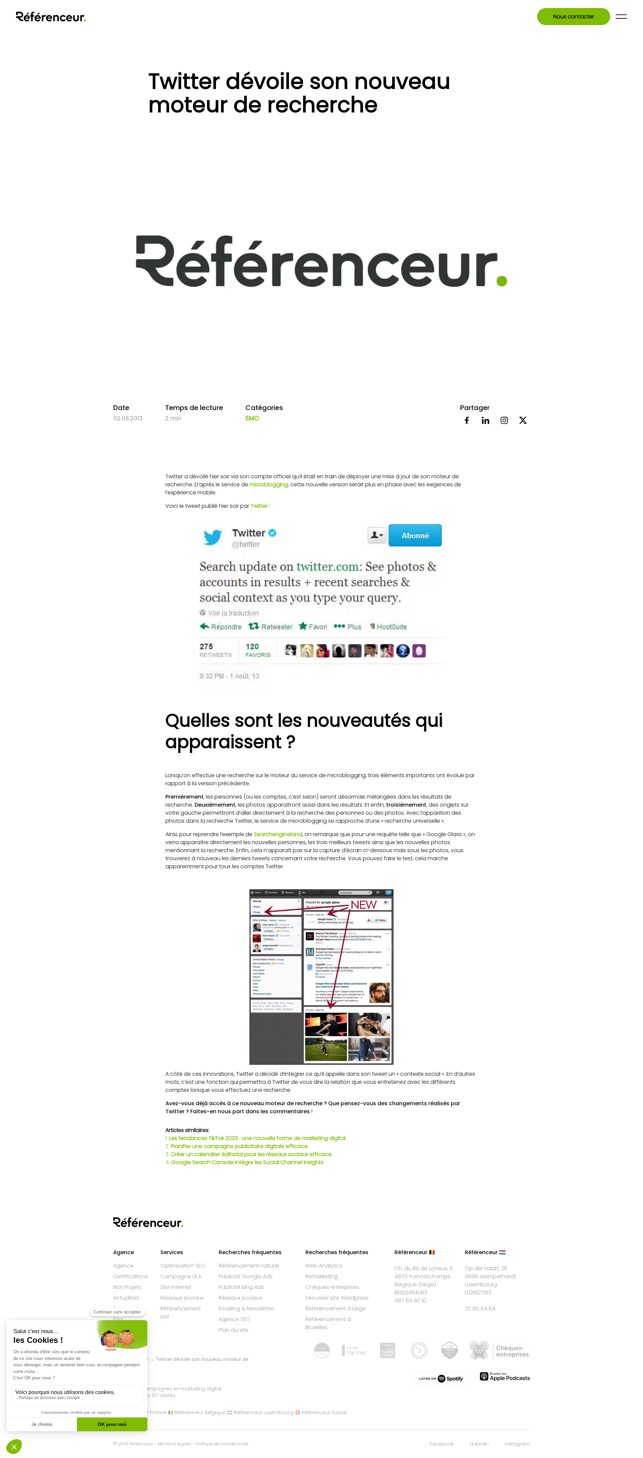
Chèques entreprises (332, 1287)
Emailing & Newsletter (246, 1308)
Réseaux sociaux (182, 1298)
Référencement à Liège (335, 1308)
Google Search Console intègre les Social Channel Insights (247, 1162)
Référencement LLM (180, 1312)
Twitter (260, 506)
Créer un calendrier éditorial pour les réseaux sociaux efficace (251, 1154)
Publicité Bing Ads (241, 1287)
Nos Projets (127, 1287)
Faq (118, 1319)
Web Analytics (323, 1266)
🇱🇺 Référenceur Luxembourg (260, 1412)
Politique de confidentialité (222, 1444)
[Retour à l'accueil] (51, 16)
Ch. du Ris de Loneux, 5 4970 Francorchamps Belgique (424, 1276)
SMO (252, 418)
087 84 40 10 (410, 1300)
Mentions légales (175, 1444)
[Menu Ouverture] (621, 16)
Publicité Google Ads (246, 1276)
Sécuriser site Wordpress (337, 1298)
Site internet (175, 1287)
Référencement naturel (249, 1266)
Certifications (130, 1276)
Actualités (126, 1298)
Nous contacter (573, 16)
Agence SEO (235, 1319)
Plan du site (233, 1330)
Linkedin (479, 1444)
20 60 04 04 (480, 1308)
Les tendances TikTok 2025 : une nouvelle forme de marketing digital (257, 1138)
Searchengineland (278, 834)
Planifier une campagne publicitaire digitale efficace (239, 1146)
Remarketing (321, 1276)
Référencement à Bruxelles (328, 1323)
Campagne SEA (180, 1276)
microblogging (268, 484)
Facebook (442, 1444)
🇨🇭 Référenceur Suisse (321, 1412)
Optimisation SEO (182, 1266)
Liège (427, 1284)
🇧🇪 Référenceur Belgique (196, 1412)
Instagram (517, 1444)
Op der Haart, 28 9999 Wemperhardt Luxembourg (490, 1276)
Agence (123, 1266)
